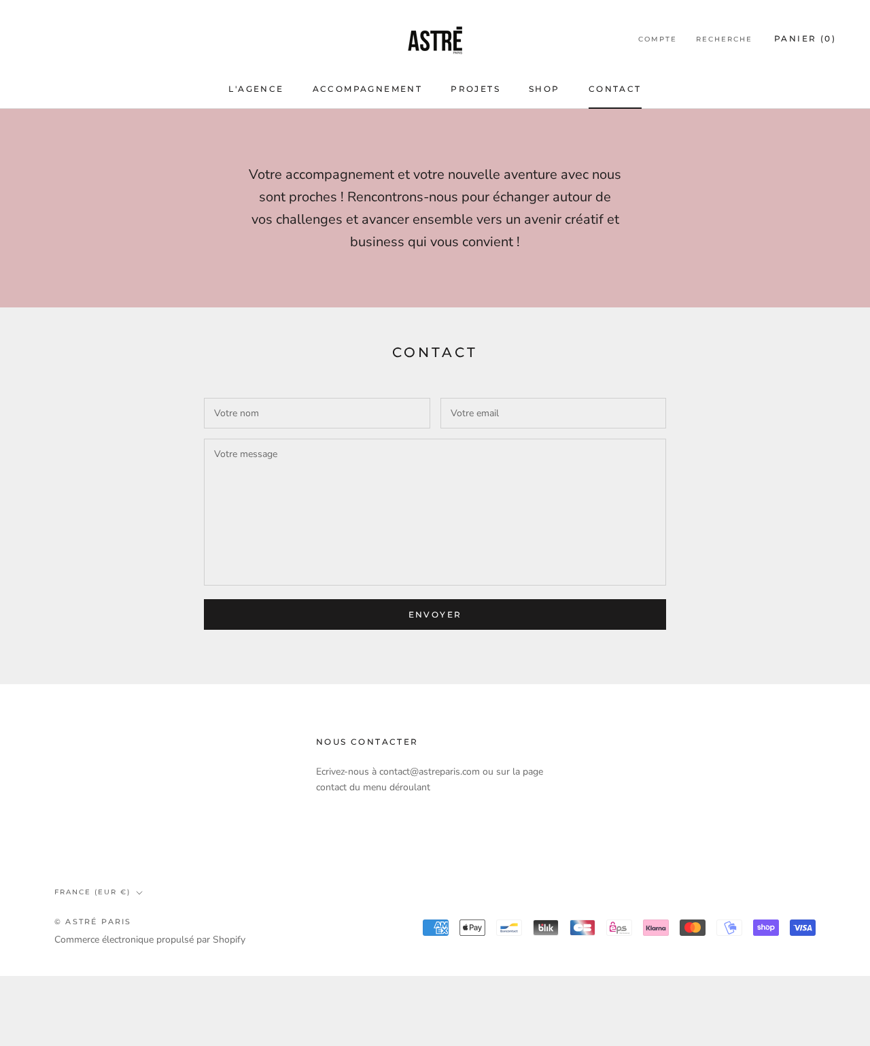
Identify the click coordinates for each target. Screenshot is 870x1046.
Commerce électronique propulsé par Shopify (149, 939)
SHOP (544, 89)
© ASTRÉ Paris (93, 921)
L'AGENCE (255, 89)
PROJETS (475, 89)
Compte (657, 39)
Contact (615, 89)
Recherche (724, 39)
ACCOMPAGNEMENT (368, 89)
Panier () (805, 38)
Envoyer (435, 614)
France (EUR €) (92, 892)
